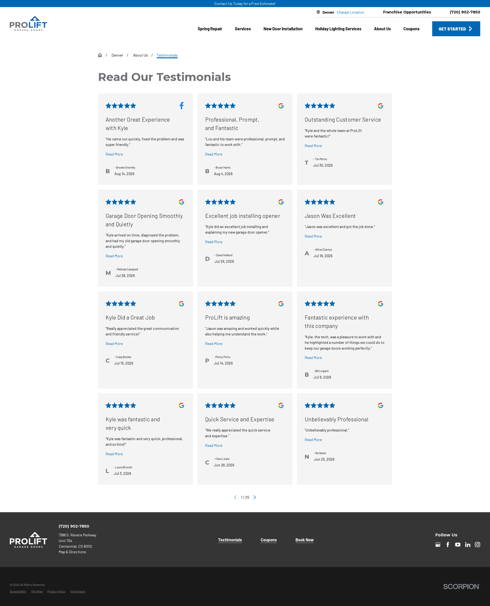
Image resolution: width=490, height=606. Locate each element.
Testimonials (230, 539)
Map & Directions (72, 551)
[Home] (28, 23)
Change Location (350, 12)
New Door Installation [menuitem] (283, 28)
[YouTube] (457, 544)
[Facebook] (447, 544)
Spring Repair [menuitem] (210, 28)
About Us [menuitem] (382, 28)
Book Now (305, 539)
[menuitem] (18, 591)
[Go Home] (100, 55)
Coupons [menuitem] (411, 28)
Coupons (269, 539)
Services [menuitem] (243, 28)
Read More (114, 154)
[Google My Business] (437, 544)
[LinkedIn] (467, 544)
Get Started (452, 28)
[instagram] (477, 544)
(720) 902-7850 (465, 12)
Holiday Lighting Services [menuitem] (338, 28)
